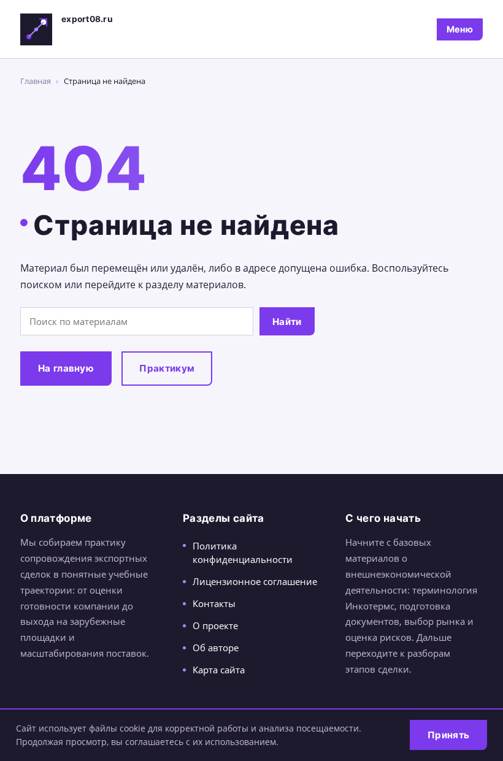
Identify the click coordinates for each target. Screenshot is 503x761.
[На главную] (36, 29)
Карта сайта (219, 669)
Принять (448, 735)
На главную (66, 368)
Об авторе (216, 647)
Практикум (166, 368)
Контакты (214, 603)
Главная (35, 80)
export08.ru (87, 19)
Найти (287, 321)
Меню (460, 29)
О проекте (215, 625)
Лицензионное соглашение (255, 581)
